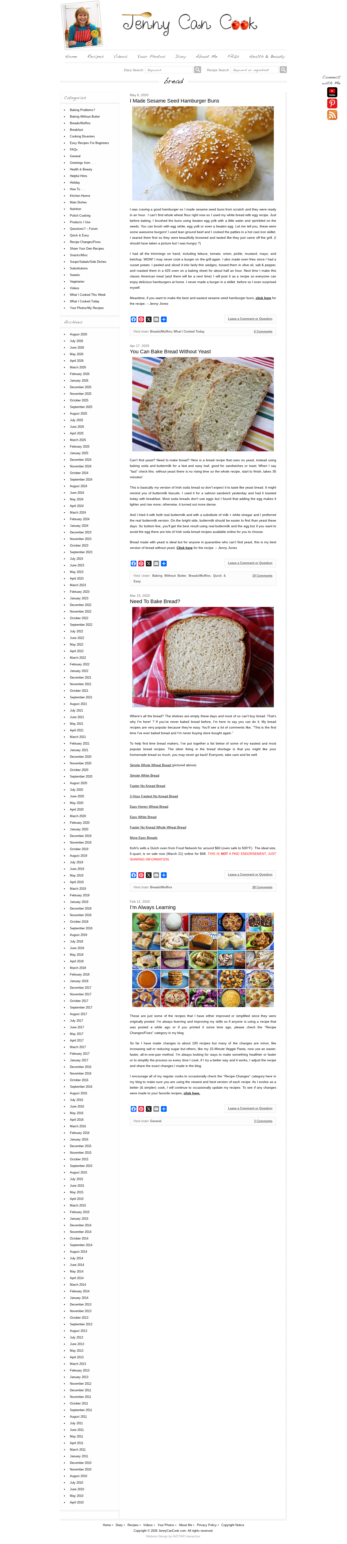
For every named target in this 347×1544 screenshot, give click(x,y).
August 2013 (78, 1331)
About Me (185, 1525)
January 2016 (79, 1139)
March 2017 (78, 1047)
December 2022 (80, 605)
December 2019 (80, 836)
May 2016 (76, 1113)
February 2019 (79, 895)
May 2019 (76, 875)
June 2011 (77, 1430)
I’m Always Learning (153, 907)
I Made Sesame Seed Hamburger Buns (174, 101)
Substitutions (79, 268)
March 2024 (78, 512)
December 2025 (80, 387)
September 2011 (81, 1410)
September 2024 (81, 479)
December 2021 (80, 677)
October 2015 (79, 1159)
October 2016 (79, 1080)
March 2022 (78, 657)
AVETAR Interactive (186, 1536)
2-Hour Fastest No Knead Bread (154, 796)
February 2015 (79, 1212)
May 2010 (76, 1496)
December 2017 (80, 987)
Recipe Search (218, 70)
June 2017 (77, 1027)
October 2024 (79, 473)
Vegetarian (77, 281)
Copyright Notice (232, 1525)
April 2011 (76, 1443)
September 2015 (81, 1166)
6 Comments (263, 331)
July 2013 (76, 1337)
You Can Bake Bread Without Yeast (170, 351)
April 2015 (77, 1199)
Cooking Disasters (82, 136)
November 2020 (80, 763)
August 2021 (78, 704)
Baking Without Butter (169, 575)
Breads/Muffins (161, 331)
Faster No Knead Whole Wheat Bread (158, 827)
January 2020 (79, 829)
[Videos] (120, 56)
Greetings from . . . (83, 163)
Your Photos (165, 1525)
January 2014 (79, 1298)
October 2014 (79, 1238)
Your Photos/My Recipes (87, 308)
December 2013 (80, 1304)
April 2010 (77, 1502)
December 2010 (80, 1463)
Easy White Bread (143, 817)
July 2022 (76, 631)
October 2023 (79, 545)
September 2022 (81, 624)
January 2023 (79, 598)
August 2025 (78, 413)
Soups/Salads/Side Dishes (88, 262)
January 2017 (79, 1060)
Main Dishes (78, 202)
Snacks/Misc (79, 255)
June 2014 (77, 1265)
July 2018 (76, 941)
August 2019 (78, 855)
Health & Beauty (81, 169)
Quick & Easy (79, 235)
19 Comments (262, 575)
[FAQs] (233, 56)
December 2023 (80, 532)
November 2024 (80, 466)
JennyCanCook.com (172, 1530)
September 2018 (81, 928)
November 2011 (80, 1397)
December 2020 (80, 756)
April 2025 (77, 433)
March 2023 (78, 585)
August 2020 (78, 783)
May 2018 (76, 954)
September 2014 (81, 1245)
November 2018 (80, 915)
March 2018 (78, 968)
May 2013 (76, 1350)
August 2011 (78, 1416)
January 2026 (79, 380)
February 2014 (79, 1291)
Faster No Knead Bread (147, 786)
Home (107, 1525)
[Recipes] (95, 56)
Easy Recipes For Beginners (89, 143)
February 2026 (79, 374)
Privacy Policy (207, 1525)
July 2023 (76, 558)
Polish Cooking (80, 215)
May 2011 (76, 1436)
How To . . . (78, 189)
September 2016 (81, 1086)
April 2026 (77, 360)
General (155, 1121)
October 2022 (79, 618)
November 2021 (80, 684)
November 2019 (80, 842)
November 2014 (80, 1232)
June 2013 (77, 1344)
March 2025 (78, 440)
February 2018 (79, 974)
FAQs (74, 149)
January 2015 (79, 1218)
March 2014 (78, 1284)
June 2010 (77, 1489)
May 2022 (76, 644)
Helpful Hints (78, 176)
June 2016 (77, 1106)
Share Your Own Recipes (87, 248)
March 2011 (78, 1449)
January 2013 (79, 1377)
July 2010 (76, 1482)
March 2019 (78, 888)
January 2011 (79, 1456)
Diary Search (133, 70)
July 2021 (76, 710)
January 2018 (79, 981)
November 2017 (80, 994)
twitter (332, 115)
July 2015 (76, 1179)
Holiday (75, 182)
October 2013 (79, 1317)
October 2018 (79, 921)
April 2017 (77, 1040)
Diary (119, 1525)
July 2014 (76, 1258)
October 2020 (79, 770)
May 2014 (76, 1271)
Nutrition (75, 209)
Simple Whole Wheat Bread (151, 765)
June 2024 (77, 492)
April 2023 (77, 578)
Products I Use (80, 222)
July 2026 (76, 341)
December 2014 (80, 1225)
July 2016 (76, 1100)
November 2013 (80, 1311)
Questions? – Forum (84, 229)
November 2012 (80, 1383)
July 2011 (76, 1423)
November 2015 (80, 1152)
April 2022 (77, 651)
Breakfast (76, 130)
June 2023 (77, 565)
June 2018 (77, 948)
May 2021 (76, 723)
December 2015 (80, 1146)
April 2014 (77, 1278)
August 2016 (78, 1093)
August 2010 (78, 1476)
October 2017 (79, 1001)
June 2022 (77, 638)
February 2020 (79, 822)
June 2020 (77, 796)
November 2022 (80, 611)
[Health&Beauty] (267, 56)
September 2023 (81, 552)
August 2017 (78, 1014)
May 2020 (76, 803)
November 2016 (80, 1073)
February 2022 (79, 664)
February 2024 (79, 519)
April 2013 (77, 1357)
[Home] (71, 56)
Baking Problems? (82, 110)
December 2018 (80, 908)
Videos (74, 288)
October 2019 (79, 849)
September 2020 (81, 776)
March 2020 (78, 816)
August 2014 (78, 1251)
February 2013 (79, 1370)
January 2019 (79, 902)
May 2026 (76, 354)
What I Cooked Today (189, 331)
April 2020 (77, 809)
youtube (332, 92)
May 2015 (76, 1192)
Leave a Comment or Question (250, 319)
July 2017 (76, 1020)
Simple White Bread (144, 775)
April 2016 (77, 1119)
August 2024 (78, 486)
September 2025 (81, 407)
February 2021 (79, 743)
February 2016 (79, 1133)
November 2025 (80, 393)
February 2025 (79, 446)
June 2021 (77, 717)
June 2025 (77, 426)
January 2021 (79, 750)
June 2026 (77, 347)
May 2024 (76, 499)
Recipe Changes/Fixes (85, 242)
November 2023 (80, 539)
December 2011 (80, 1390)
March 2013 (78, 1364)
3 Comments (263, 1121)
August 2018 (78, 935)
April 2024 (77, 506)
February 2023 (79, 591)
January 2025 (79, 453)
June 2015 (77, 1185)
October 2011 (79, 1403)
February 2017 (79, 1053)
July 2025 (76, 420)
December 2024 (80, 459)
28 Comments (262, 887)
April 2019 (77, 882)
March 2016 (78, 1126)
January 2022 (79, 671)
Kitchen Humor (80, 196)
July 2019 (76, 862)
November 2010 (80, 1469)
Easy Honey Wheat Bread (149, 806)
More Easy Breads (143, 838)
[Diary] (180, 56)
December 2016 (80, 1067)
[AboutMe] (206, 56)
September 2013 (81, 1324)
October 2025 (79, 400)
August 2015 (78, 1172)
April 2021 (77, 730)
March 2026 (78, 367)
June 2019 (77, 869)
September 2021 (81, 697)
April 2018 (77, 961)
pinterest (332, 104)
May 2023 (76, 572)
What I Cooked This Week (88, 294)
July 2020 (76, 789)
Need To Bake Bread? (155, 601)
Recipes (133, 1525)
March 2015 (78, 1205)
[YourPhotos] (151, 56)
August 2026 (78, 334)
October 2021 (79, 690)
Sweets (75, 275)
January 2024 (79, 525)
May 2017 (76, 1034)
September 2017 (81, 1007)
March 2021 (78, 737)
